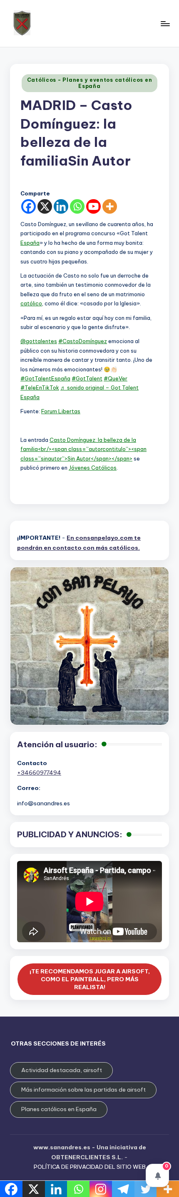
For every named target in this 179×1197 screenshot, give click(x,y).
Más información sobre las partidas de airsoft (83, 1089)
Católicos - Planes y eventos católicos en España (89, 83)
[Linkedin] (61, 206)
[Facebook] (28, 206)
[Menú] (165, 23)
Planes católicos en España (59, 1109)
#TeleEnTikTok (39, 387)
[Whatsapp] (77, 206)
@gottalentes (38, 341)
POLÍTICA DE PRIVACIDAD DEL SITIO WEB (90, 1166)
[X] (44, 206)
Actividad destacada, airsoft (61, 1070)
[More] (109, 206)
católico (31, 303)
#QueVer (115, 378)
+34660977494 (39, 772)
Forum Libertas (60, 411)
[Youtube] (93, 206)
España (30, 242)
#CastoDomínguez (82, 341)
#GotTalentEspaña (45, 378)
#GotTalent (87, 378)
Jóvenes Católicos (93, 467)
